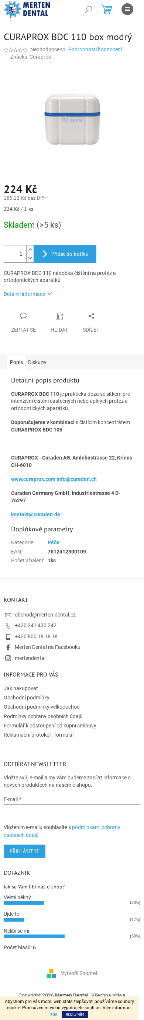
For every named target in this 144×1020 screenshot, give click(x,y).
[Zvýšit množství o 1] (30, 249)
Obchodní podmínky (26, 698)
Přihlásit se (25, 851)
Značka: (30, 57)
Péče (53, 542)
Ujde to (12, 914)
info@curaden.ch (76, 479)
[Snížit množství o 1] (30, 258)
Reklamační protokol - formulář (39, 735)
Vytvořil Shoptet (79, 973)
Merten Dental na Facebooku (47, 647)
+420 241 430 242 (35, 625)
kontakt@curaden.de (35, 514)
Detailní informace (24, 294)
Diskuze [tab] (37, 362)
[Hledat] (88, 9)
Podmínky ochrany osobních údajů (43, 716)
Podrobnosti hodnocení (95, 49)
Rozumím (75, 1014)
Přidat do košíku (70, 254)
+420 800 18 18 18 (36, 636)
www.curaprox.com (33, 479)
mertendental (30, 658)
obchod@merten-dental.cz (45, 615)
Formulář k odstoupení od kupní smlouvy (50, 726)
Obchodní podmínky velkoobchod (42, 707)
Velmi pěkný (17, 897)
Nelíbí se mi (16, 931)
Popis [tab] (16, 362)
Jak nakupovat (21, 688)
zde (53, 1014)
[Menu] (127, 9)
